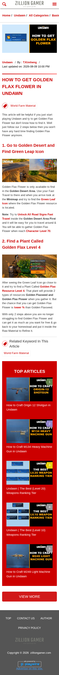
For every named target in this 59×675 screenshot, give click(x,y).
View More (29, 597)
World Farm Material (23, 105)
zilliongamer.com (40, 652)
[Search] (4, 4)
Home (6, 15)
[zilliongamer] (29, 4)
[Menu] (54, 4)
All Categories (39, 15)
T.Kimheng (30, 62)
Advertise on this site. (29, 668)
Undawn (19, 15)
